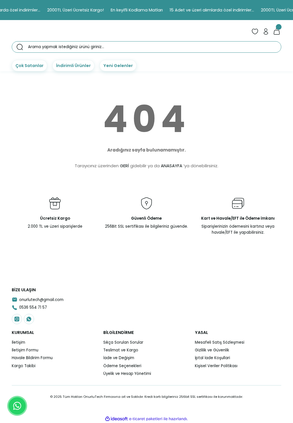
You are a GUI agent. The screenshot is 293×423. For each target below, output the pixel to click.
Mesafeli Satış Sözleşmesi (219, 342)
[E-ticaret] (146, 418)
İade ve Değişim (118, 358)
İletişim (18, 342)
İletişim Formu (25, 350)
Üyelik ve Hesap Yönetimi (127, 373)
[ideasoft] (116, 419)
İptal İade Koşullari (212, 358)
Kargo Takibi (23, 366)
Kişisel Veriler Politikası (216, 366)
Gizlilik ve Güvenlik (212, 350)
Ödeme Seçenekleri (122, 366)
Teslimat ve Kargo (120, 350)
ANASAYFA (171, 166)
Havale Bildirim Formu (32, 358)
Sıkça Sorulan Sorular (123, 342)
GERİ (124, 166)
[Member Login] (265, 31)
